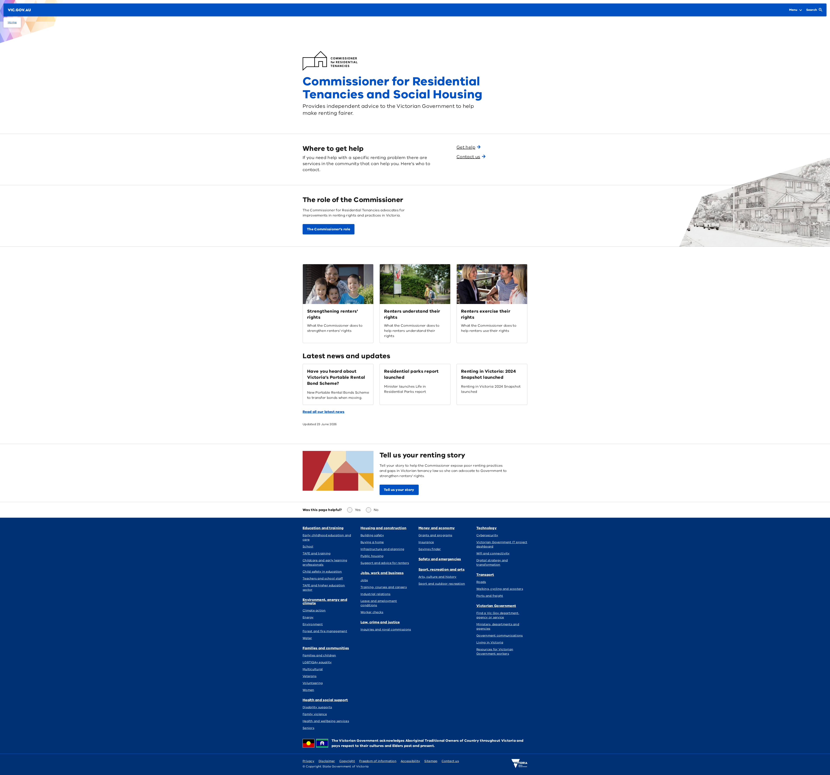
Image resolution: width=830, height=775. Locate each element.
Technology (486, 528)
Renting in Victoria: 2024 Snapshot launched (488, 374)
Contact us (450, 761)
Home (12, 22)
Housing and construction (383, 528)
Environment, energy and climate (325, 601)
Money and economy (436, 528)
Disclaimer (327, 761)
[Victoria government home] (519, 763)
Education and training (323, 528)
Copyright (347, 761)
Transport (485, 574)
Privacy (308, 761)
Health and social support (325, 700)
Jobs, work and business (382, 573)
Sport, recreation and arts (441, 569)
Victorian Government (496, 606)
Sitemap (430, 761)
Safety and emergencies (439, 559)
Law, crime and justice (380, 622)
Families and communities (326, 648)
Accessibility (410, 761)
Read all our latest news (323, 411)
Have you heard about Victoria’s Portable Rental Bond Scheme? (336, 377)
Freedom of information (377, 761)
